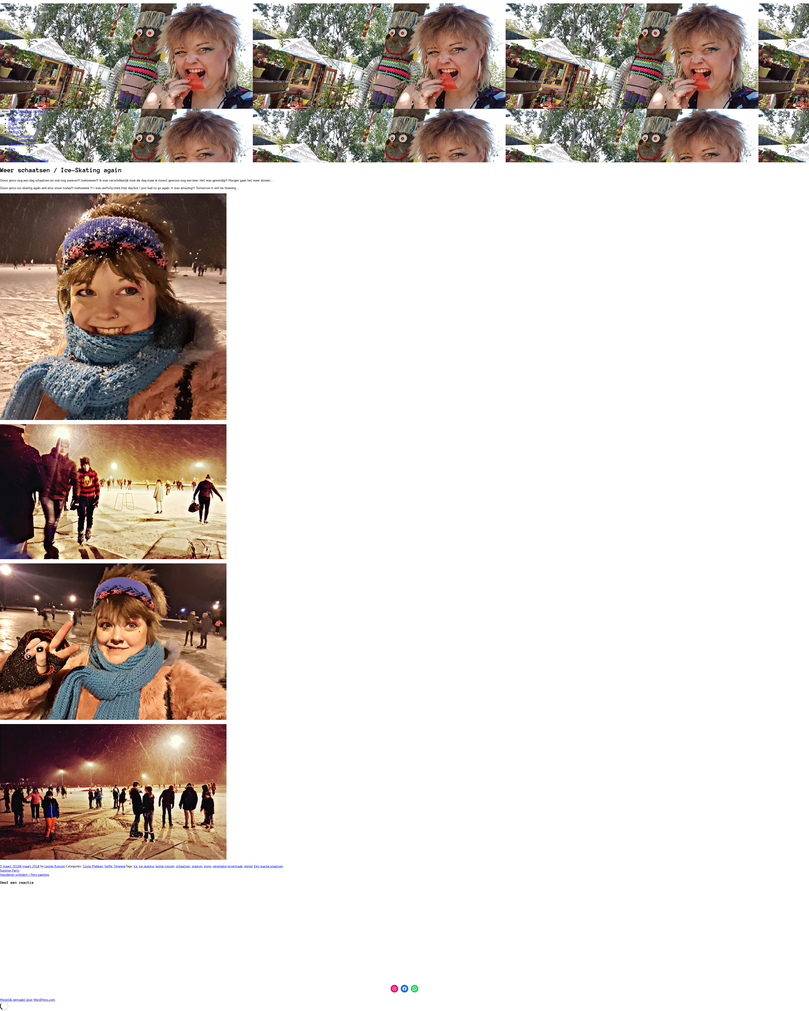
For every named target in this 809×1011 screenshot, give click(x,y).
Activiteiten (25, 136)
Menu (5, 111)
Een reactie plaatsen (268, 866)
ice (136, 866)
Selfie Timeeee (115, 866)
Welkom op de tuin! (22, 119)
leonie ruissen (164, 866)
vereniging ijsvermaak (227, 866)
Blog (11, 148)
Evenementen (26, 140)
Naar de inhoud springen (27, 111)
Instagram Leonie (20, 156)
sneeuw (197, 866)
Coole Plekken (93, 866)
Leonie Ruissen (54, 866)
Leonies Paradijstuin (19, 5)
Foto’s (12, 123)
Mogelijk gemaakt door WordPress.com (27, 1000)
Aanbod (13, 131)
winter (248, 866)
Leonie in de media (21, 144)
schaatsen (183, 866)
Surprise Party (9, 870)
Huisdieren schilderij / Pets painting (24, 874)
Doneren (14, 127)
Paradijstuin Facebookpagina (28, 160)
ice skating (146, 866)
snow (207, 866)
